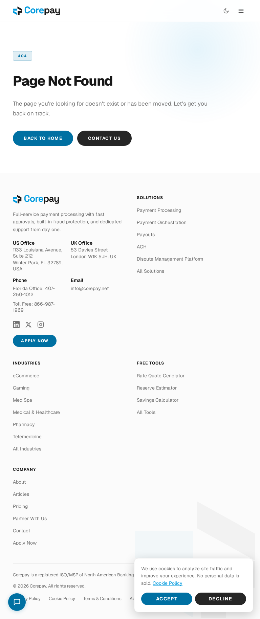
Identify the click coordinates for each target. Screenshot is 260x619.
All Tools (146, 412)
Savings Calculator (157, 400)
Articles (21, 494)
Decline (221, 599)
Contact (21, 531)
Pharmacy (24, 424)
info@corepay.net (90, 288)
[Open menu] (241, 11)
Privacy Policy (27, 598)
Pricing (20, 506)
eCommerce (26, 376)
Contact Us (104, 138)
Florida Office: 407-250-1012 (34, 291)
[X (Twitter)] (28, 324)
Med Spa (22, 400)
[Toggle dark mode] (226, 11)
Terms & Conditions (102, 598)
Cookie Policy (62, 598)
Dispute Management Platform (170, 259)
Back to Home (43, 138)
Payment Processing (159, 210)
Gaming (21, 388)
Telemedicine (27, 437)
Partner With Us (30, 518)
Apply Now (34, 341)
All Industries (27, 449)
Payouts (146, 234)
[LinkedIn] (16, 324)
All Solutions (150, 271)
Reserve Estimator (157, 388)
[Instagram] (41, 324)
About (19, 482)
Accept (166, 599)
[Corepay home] (36, 10)
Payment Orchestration (162, 222)
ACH (142, 247)
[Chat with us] (17, 602)
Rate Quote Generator (161, 376)
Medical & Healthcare (36, 412)
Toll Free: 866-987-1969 (34, 307)
